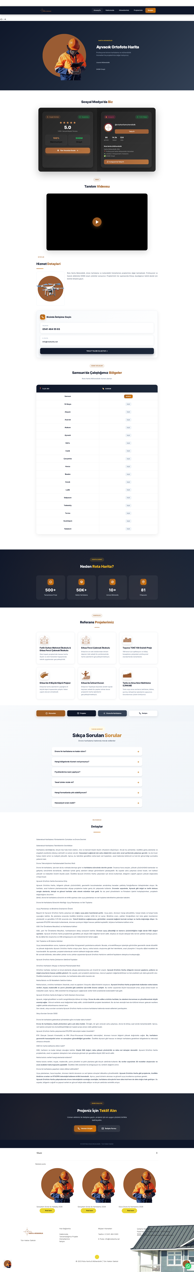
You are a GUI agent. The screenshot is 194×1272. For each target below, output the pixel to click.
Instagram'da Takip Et (116, 162)
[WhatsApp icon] (95, 1265)
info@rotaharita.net (50, 342)
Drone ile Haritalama (113, 713)
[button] (188, 1266)
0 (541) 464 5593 (111, 1234)
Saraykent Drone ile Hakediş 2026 (49, 1207)
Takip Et (131, 131)
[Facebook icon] (97, 1265)
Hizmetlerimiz (124, 10)
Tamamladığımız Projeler (68, 1237)
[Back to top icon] (97, 1257)
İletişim (150, 10)
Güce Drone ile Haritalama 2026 (131, 1207)
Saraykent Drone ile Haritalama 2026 (92, 1207)
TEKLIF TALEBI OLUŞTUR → (97, 351)
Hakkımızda (110, 10)
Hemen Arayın (86, 1128)
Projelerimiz (138, 10)
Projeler (83, 713)
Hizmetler (52, 713)
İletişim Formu (110, 1128)
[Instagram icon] (99, 1265)
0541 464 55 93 (51, 329)
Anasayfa (97, 10)
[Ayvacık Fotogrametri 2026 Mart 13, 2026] (6, 1264)
